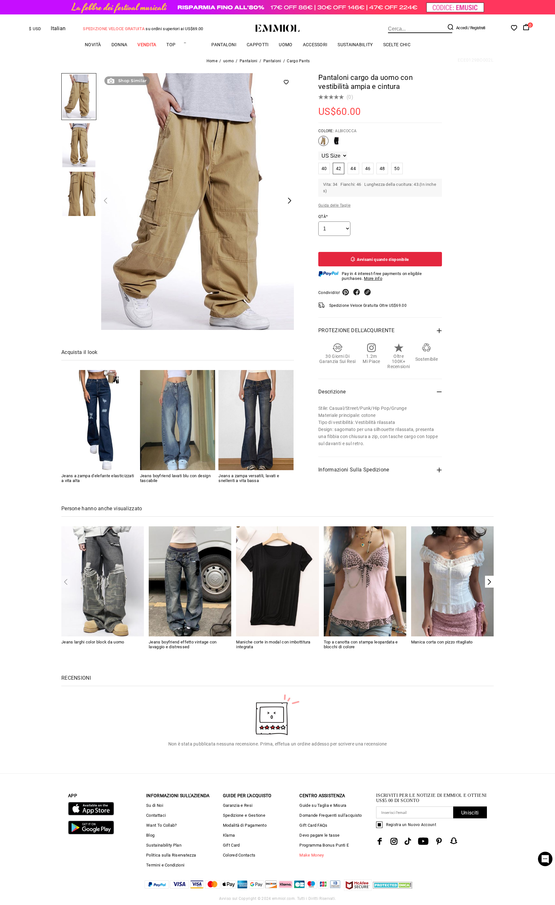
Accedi (461, 27)
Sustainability (355, 44)
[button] (489, 582)
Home (212, 61)
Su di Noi (154, 805)
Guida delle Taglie (334, 205)
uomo (285, 44)
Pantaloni (249, 61)
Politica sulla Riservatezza (171, 855)
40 (324, 168)
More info (373, 278)
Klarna (229, 835)
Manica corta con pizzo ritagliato (442, 642)
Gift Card (231, 845)
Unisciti (470, 813)
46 (368, 168)
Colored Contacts (239, 855)
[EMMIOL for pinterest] (439, 841)
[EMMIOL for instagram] (394, 841)
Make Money (311, 855)
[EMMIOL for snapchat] (454, 841)
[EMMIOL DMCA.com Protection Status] (392, 889)
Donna (119, 44)
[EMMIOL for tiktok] (408, 841)
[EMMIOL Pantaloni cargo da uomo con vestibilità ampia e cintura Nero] (336, 143)
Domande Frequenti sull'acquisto (330, 815)
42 (338, 168)
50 (397, 168)
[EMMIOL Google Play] (91, 833)
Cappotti (258, 44)
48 (382, 168)
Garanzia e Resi (238, 805)
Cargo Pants (298, 61)
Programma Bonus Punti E (324, 845)
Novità (93, 44)
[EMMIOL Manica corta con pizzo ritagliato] (452, 581)
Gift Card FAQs (313, 825)
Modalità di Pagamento (245, 825)
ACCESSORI (315, 44)
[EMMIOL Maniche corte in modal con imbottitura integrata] (277, 581)
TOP (170, 44)
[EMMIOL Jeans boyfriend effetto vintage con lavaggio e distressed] (190, 581)
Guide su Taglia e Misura (322, 805)
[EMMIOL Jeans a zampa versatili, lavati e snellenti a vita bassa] (256, 420)
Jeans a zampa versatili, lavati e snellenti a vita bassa (248, 478)
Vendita (146, 44)
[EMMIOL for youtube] (423, 841)
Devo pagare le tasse (319, 835)
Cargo (193, 44)
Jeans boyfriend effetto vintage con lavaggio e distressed (183, 644)
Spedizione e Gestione (244, 815)
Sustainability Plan (163, 845)
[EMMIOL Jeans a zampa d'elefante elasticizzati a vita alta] (99, 420)
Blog (150, 835)
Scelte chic (396, 44)
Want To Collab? (161, 825)
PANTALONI (223, 44)
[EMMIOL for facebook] (379, 841)
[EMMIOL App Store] (91, 814)
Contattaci (156, 815)
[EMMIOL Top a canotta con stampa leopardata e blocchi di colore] (365, 581)
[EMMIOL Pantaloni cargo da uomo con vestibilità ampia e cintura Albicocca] (323, 143)
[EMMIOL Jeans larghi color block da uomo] (102, 581)
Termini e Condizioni (165, 865)
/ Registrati (476, 27)
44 (353, 168)
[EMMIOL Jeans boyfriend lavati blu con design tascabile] (177, 420)
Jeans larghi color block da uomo (92, 642)
